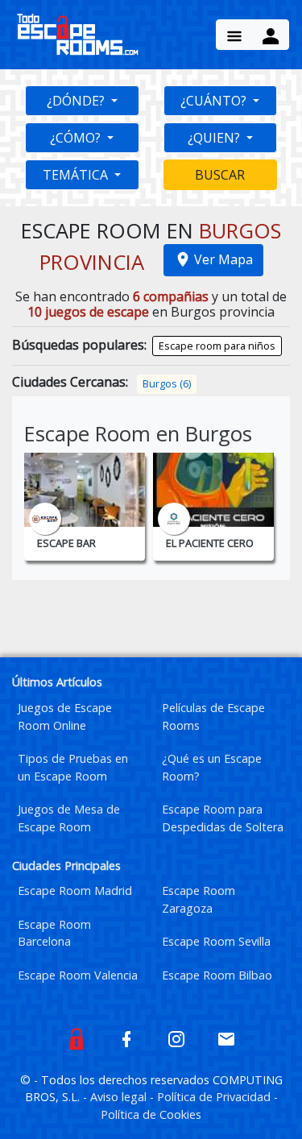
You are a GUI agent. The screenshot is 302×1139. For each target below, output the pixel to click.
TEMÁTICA (77, 175)
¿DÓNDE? (77, 101)
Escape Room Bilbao (217, 975)
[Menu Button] (234, 34)
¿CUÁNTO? (215, 101)
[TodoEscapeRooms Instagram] (176, 1037)
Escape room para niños (217, 345)
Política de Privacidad (215, 1096)
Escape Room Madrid (75, 890)
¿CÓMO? (77, 138)
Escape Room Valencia (78, 975)
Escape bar (66, 543)
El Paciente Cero (210, 543)
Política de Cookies (151, 1114)
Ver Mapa (223, 259)
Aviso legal (120, 1096)
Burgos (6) (167, 383)
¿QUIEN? (215, 138)
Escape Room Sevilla (216, 941)
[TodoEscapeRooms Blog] (76, 1037)
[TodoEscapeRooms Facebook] (126, 1037)
